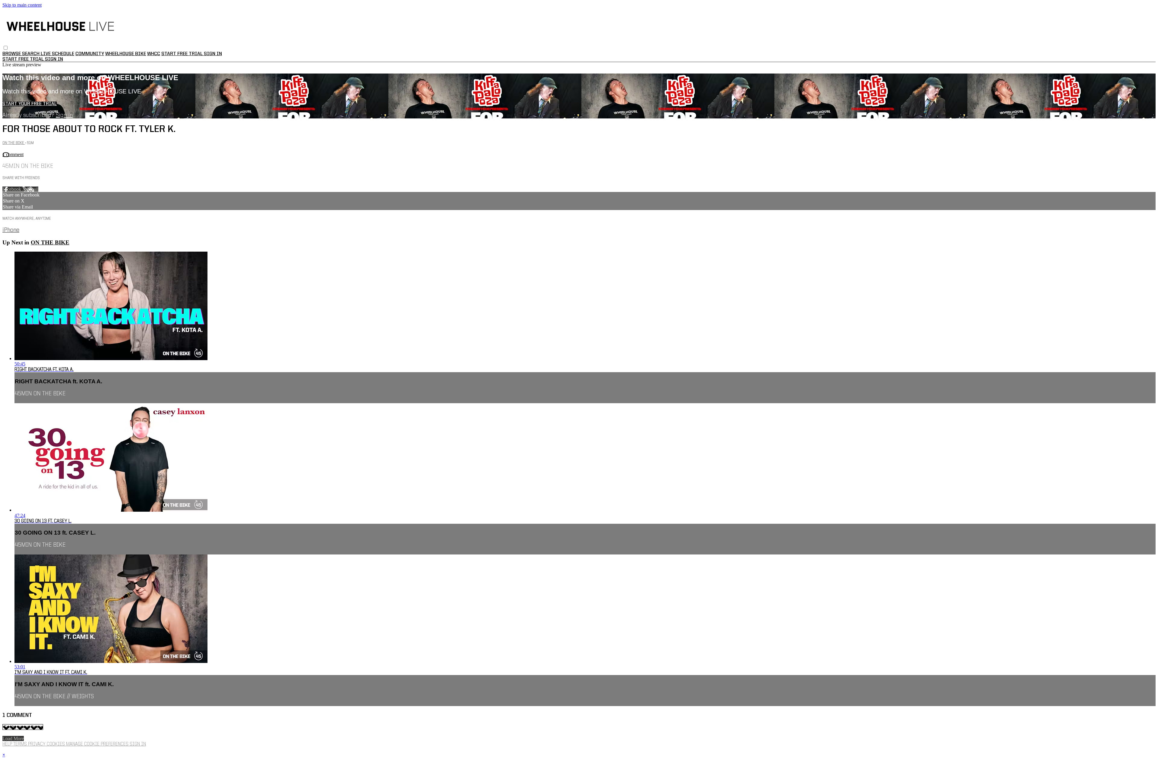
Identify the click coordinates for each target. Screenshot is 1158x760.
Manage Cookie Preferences (98, 744)
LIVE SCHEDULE (57, 54)
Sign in (213, 54)
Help (7, 744)
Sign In (54, 59)
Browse (12, 54)
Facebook (12, 189)
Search (31, 54)
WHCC (153, 54)
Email (32, 189)
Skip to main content (22, 5)
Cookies (56, 744)
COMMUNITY (89, 54)
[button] (6, 48)
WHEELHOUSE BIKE (125, 54)
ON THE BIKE (13, 143)
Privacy (37, 744)
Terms (20, 744)
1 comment (13, 154)
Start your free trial (29, 104)
